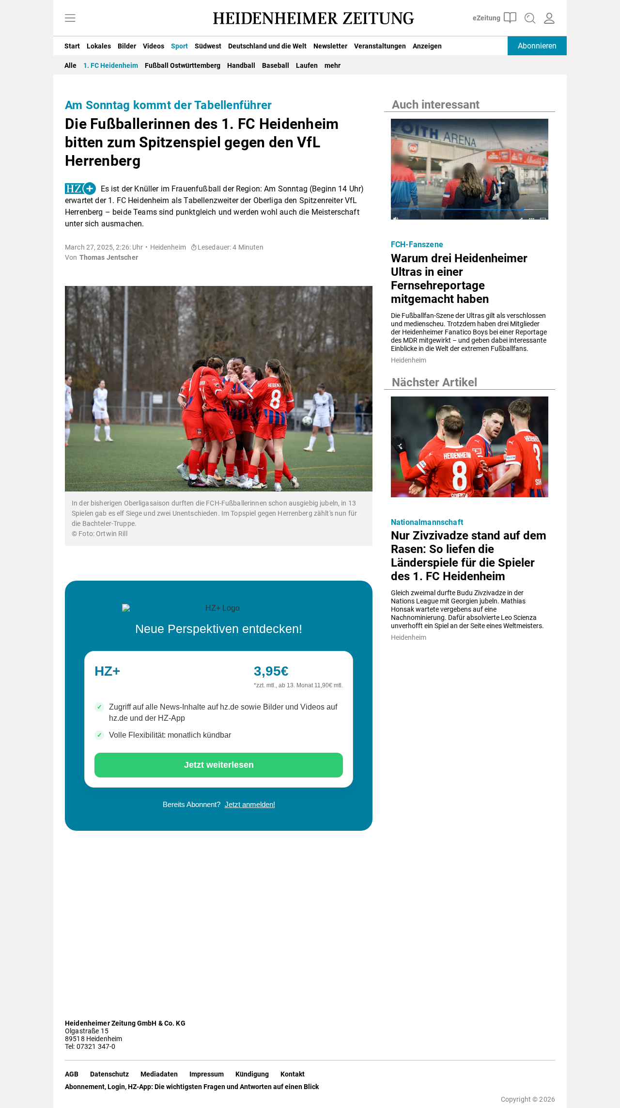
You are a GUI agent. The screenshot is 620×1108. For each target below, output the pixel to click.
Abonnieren (537, 45)
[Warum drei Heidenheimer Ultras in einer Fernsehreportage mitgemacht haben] (469, 172)
